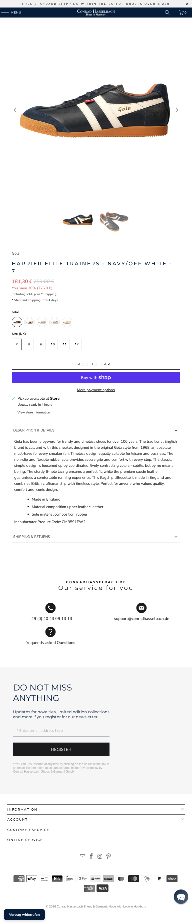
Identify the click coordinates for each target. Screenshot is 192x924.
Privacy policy (89, 768)
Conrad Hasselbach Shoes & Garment (82, 906)
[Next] (176, 110)
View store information (34, 412)
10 (53, 344)
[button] (181, 896)
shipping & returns (31, 536)
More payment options (96, 389)
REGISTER (61, 749)
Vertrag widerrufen (24, 914)
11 (65, 344)
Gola (16, 253)
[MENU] (2, 13)
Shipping (50, 294)
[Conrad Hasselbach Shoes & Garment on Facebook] (91, 857)
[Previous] (16, 110)
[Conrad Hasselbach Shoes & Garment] (96, 13)
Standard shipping (27, 300)
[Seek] (167, 13)
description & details (33, 430)
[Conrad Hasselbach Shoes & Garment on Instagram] (100, 857)
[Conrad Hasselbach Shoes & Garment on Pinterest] (108, 857)
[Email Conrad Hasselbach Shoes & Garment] (82, 857)
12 (77, 344)
